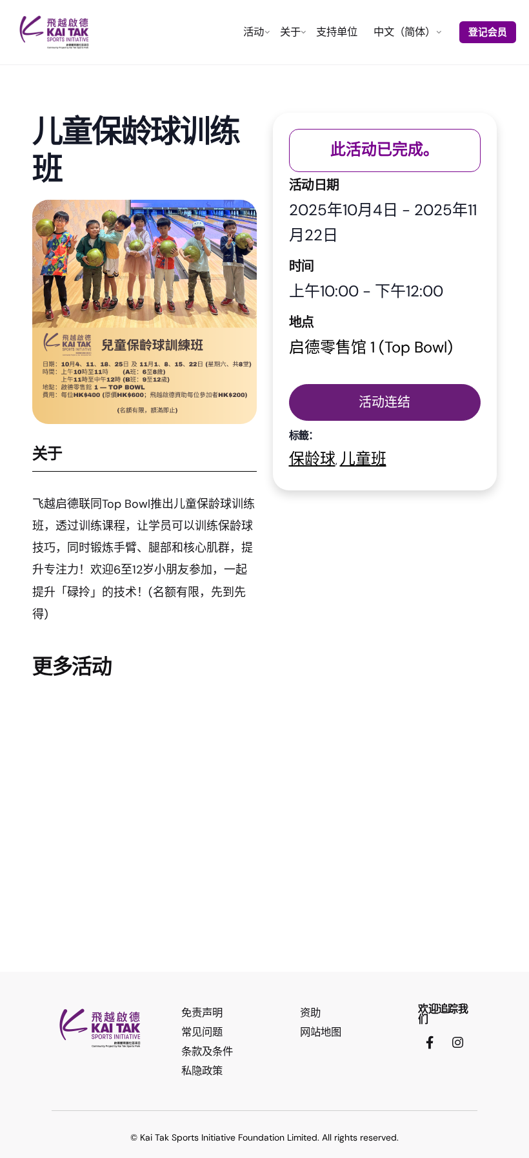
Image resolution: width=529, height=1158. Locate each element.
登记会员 (487, 32)
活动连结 (384, 402)
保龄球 (312, 458)
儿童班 (363, 458)
